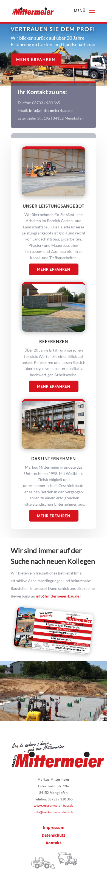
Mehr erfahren (35, 59)
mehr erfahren (53, 386)
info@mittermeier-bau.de (50, 110)
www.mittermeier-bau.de (54, 805)
